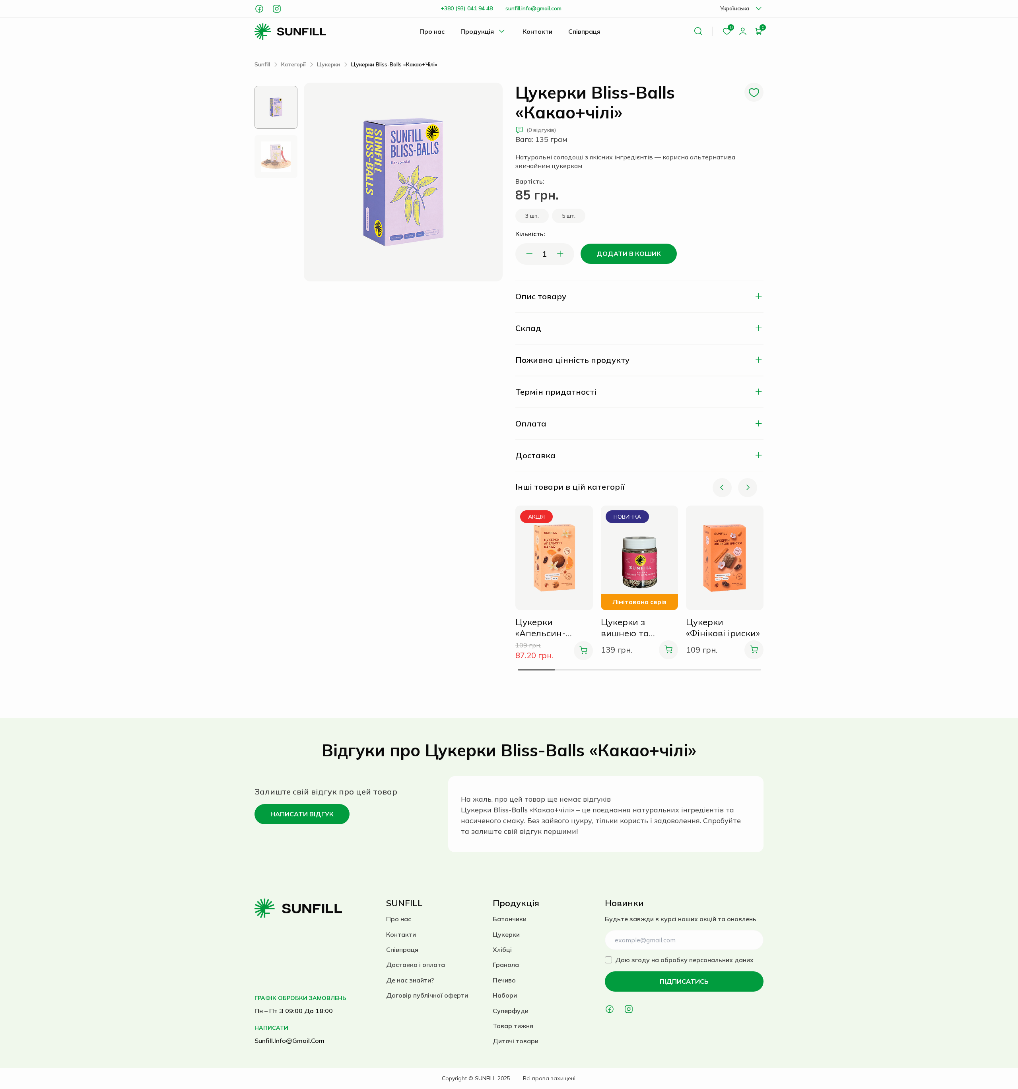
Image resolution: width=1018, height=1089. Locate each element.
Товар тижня (513, 1026)
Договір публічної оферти (427, 995)
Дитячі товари (515, 1041)
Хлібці (502, 949)
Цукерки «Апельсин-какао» (540, 627)
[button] (722, 487)
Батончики (509, 919)
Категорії (293, 64)
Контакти (537, 31)
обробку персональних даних (707, 960)
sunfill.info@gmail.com (533, 8)
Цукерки (328, 64)
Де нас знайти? (410, 980)
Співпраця (584, 31)
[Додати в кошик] (583, 650)
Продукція (477, 31)
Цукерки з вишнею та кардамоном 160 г (637, 627)
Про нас (432, 31)
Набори (505, 995)
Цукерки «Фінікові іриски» (723, 627)
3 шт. (532, 215)
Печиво (504, 980)
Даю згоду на (684, 960)
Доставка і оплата (415, 965)
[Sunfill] (290, 31)
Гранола (506, 965)
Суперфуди (510, 1011)
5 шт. (568, 215)
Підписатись (684, 981)
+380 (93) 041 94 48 (467, 8)
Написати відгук (302, 814)
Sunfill (262, 64)
